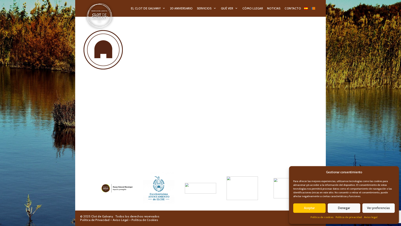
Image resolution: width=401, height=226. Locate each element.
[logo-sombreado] (99, 15)
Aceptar (309, 208)
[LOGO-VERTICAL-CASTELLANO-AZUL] (159, 188)
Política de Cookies (145, 220)
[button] (164, 8)
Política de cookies (322, 217)
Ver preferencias (378, 208)
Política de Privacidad (94, 220)
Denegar (344, 208)
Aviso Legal (120, 220)
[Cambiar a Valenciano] (313, 8)
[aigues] (200, 188)
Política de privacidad (349, 217)
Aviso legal (371, 217)
